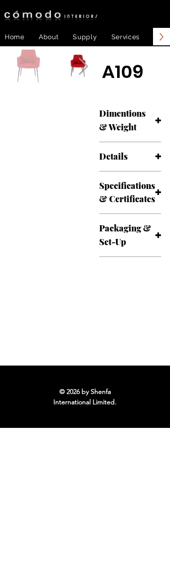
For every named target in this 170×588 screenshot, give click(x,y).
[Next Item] (83, 67)
